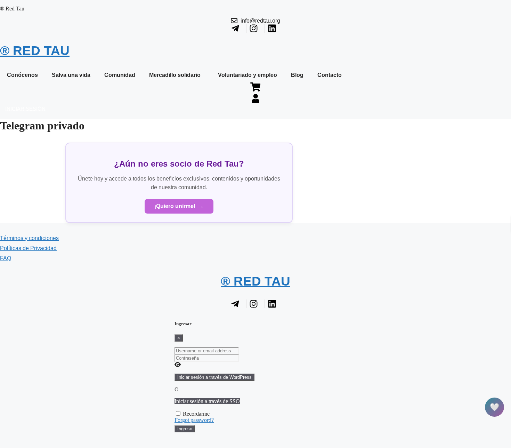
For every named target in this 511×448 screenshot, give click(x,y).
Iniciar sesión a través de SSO (207, 401)
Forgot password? (194, 420)
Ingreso (184, 428)
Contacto (329, 75)
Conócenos (22, 75)
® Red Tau (12, 8)
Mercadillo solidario (175, 75)
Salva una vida (71, 75)
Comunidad (119, 75)
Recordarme (196, 414)
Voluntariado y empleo (247, 75)
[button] (176, 75)
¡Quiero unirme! (179, 206)
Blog (297, 75)
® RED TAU (35, 50)
